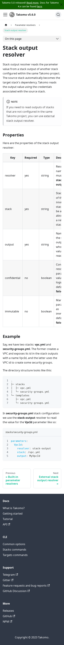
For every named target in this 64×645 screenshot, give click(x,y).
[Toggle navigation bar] (5, 14)
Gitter (6, 580)
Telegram (9, 575)
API (5, 524)
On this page (13, 39)
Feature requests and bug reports (25, 585)
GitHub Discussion (15, 591)
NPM (6, 621)
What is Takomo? (14, 508)
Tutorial (8, 519)
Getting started (13, 513)
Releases (8, 611)
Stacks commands (14, 549)
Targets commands (15, 555)
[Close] (61, 4)
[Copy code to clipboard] (57, 380)
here (39, 6)
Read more (32, 2)
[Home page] (6, 25)
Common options (14, 544)
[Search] (58, 15)
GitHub (7, 616)
